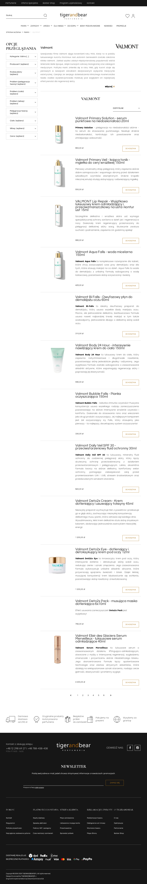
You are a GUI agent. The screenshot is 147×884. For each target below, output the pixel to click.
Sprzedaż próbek (66, 833)
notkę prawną (39, 787)
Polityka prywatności (14, 828)
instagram (137, 748)
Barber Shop (49, 3)
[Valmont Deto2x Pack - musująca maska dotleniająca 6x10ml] (57, 602)
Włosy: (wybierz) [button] (17, 128)
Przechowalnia (127, 16)
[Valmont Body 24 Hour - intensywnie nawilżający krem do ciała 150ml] (57, 359)
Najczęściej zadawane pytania (18, 833)
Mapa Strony (92, 833)
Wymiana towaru (93, 828)
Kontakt (91, 3)
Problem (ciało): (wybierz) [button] (17, 92)
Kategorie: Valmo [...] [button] (19, 56)
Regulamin (10, 823)
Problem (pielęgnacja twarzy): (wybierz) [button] (20, 83)
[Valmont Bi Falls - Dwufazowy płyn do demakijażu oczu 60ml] (57, 298)
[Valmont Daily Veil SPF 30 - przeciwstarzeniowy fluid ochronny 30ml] (57, 446)
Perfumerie (10, 3)
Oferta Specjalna (29, 3)
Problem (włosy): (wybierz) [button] (17, 102)
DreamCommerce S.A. (35, 879)
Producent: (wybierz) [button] (19, 64)
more (110, 86)
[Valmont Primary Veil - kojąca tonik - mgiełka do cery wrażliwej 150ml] (57, 174)
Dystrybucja (118, 823)
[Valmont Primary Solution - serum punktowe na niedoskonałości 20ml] (57, 132)
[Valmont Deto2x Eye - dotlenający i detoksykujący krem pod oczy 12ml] (57, 563)
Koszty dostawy (39, 818)
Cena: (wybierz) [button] (17, 136)
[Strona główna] (73, 16)
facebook (130, 748)
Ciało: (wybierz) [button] (17, 121)
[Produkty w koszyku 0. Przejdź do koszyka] (139, 16)
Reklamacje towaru (94, 818)
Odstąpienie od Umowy (96, 823)
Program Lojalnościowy (71, 3)
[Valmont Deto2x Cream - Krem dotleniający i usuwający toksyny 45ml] (57, 502)
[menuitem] (23, 26)
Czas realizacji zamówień (43, 833)
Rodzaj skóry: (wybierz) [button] (16, 73)
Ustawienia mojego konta (70, 823)
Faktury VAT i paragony (42, 828)
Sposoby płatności (40, 823)
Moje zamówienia (67, 818)
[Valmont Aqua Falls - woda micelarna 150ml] (57, 266)
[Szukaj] (45, 15)
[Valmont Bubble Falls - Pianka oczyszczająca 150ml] (57, 394)
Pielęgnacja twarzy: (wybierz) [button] (19, 112)
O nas (116, 818)
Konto (133, 16)
